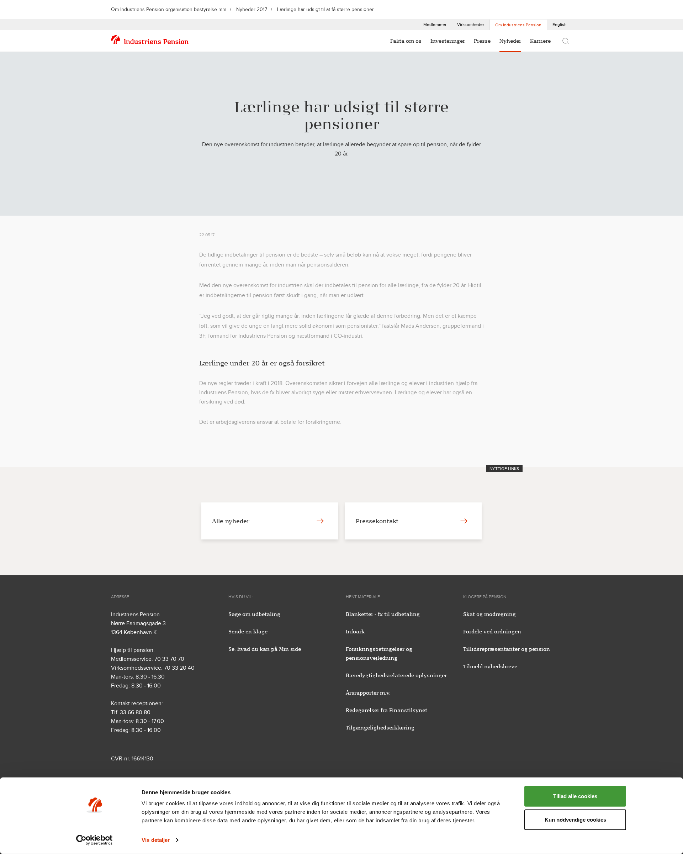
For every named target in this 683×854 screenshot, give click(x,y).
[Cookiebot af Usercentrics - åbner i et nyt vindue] (94, 840)
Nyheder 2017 (251, 9)
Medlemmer (434, 24)
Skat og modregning (489, 614)
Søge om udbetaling (254, 614)
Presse (482, 41)
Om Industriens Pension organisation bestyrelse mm (168, 9)
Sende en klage (248, 631)
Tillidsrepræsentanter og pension (506, 649)
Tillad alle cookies (575, 796)
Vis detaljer (156, 840)
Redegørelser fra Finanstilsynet (386, 710)
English (559, 24)
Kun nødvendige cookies (575, 819)
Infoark (355, 631)
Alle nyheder (230, 520)
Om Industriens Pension (518, 24)
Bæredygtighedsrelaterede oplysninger (396, 675)
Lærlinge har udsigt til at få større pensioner (325, 9)
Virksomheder (470, 24)
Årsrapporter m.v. (368, 693)
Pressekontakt (377, 520)
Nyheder (510, 41)
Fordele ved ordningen (492, 631)
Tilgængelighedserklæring (380, 727)
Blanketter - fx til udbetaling (383, 614)
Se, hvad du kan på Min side (264, 649)
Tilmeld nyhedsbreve (490, 666)
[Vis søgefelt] (566, 41)
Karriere (540, 41)
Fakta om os (406, 41)
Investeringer (447, 41)
